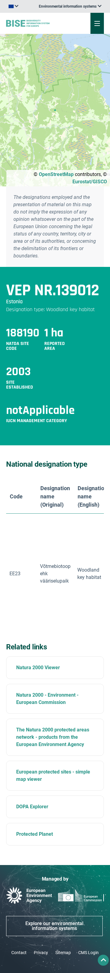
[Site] (37, 23)
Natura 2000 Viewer (38, 667)
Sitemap (63, 952)
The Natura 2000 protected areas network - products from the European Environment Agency (52, 737)
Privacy (41, 952)
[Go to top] (103, 960)
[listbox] (70, 6)
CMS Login (88, 952)
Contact (19, 952)
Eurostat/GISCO (89, 182)
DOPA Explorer (32, 807)
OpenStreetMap (56, 174)
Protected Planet (34, 834)
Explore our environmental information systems (54, 926)
